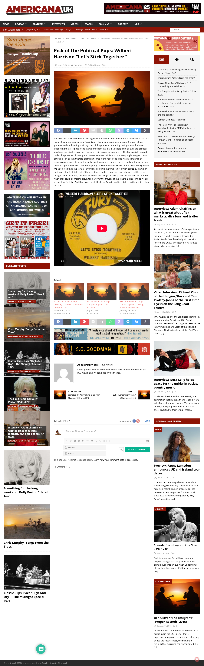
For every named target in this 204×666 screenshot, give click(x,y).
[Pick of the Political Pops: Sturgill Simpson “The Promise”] (101, 291)
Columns (104, 24)
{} (104, 441)
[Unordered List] (87, 441)
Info (136, 24)
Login (147, 420)
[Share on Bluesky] (136, 130)
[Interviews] (177, 187)
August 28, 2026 (24, 301)
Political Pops (94, 65)
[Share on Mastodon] (119, 130)
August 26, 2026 (163, 312)
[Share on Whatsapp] (110, 130)
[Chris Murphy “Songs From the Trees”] (27, 324)
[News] (177, 444)
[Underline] (75, 441)
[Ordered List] (83, 441)
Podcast (123, 24)
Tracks (89, 24)
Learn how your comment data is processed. (115, 459)
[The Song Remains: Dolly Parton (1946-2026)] (27, 393)
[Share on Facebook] (58, 130)
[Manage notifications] (197, 659)
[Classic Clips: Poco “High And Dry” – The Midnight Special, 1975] (27, 572)
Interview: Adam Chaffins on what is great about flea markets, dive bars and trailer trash (26, 432)
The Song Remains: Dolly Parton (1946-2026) (22, 400)
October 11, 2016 (164, 626)
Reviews (19, 24)
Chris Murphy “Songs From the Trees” (26, 330)
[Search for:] (185, 29)
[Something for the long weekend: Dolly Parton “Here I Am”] (27, 467)
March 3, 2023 (163, 553)
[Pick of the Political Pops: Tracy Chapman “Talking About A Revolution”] (134, 291)
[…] (177, 246)
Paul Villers (78, 65)
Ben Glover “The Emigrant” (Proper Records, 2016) (173, 620)
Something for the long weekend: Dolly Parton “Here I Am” (26, 294)
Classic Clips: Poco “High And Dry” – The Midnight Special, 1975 (25, 364)
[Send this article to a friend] (93, 130)
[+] (108, 441)
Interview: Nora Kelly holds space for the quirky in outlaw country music (176, 383)
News (6, 24)
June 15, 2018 (63, 65)
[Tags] (176, 59)
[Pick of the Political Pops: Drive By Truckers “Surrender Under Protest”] (69, 291)
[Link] (100, 441)
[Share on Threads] (145, 130)
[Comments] (192, 59)
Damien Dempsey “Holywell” (172, 119)
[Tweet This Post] (67, 130)
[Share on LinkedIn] (75, 130)
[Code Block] (96, 441)
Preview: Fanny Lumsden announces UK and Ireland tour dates (177, 469)
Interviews (58, 24)
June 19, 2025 (162, 477)
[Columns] (177, 524)
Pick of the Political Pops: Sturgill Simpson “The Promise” (99, 304)
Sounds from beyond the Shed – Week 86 (176, 547)
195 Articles (107, 364)
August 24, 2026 (163, 391)
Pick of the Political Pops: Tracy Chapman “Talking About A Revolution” (131, 304)
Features (38, 24)
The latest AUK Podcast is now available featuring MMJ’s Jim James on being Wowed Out (177, 128)
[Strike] (79, 441)
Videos (75, 24)
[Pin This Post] (84, 130)
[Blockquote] (92, 441)
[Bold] (67, 441)
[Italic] (71, 441)
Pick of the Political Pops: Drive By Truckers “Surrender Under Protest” (68, 304)
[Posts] (161, 59)
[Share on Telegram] (128, 130)
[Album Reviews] (177, 596)
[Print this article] (101, 130)
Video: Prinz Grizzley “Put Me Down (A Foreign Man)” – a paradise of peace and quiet (176, 140)
